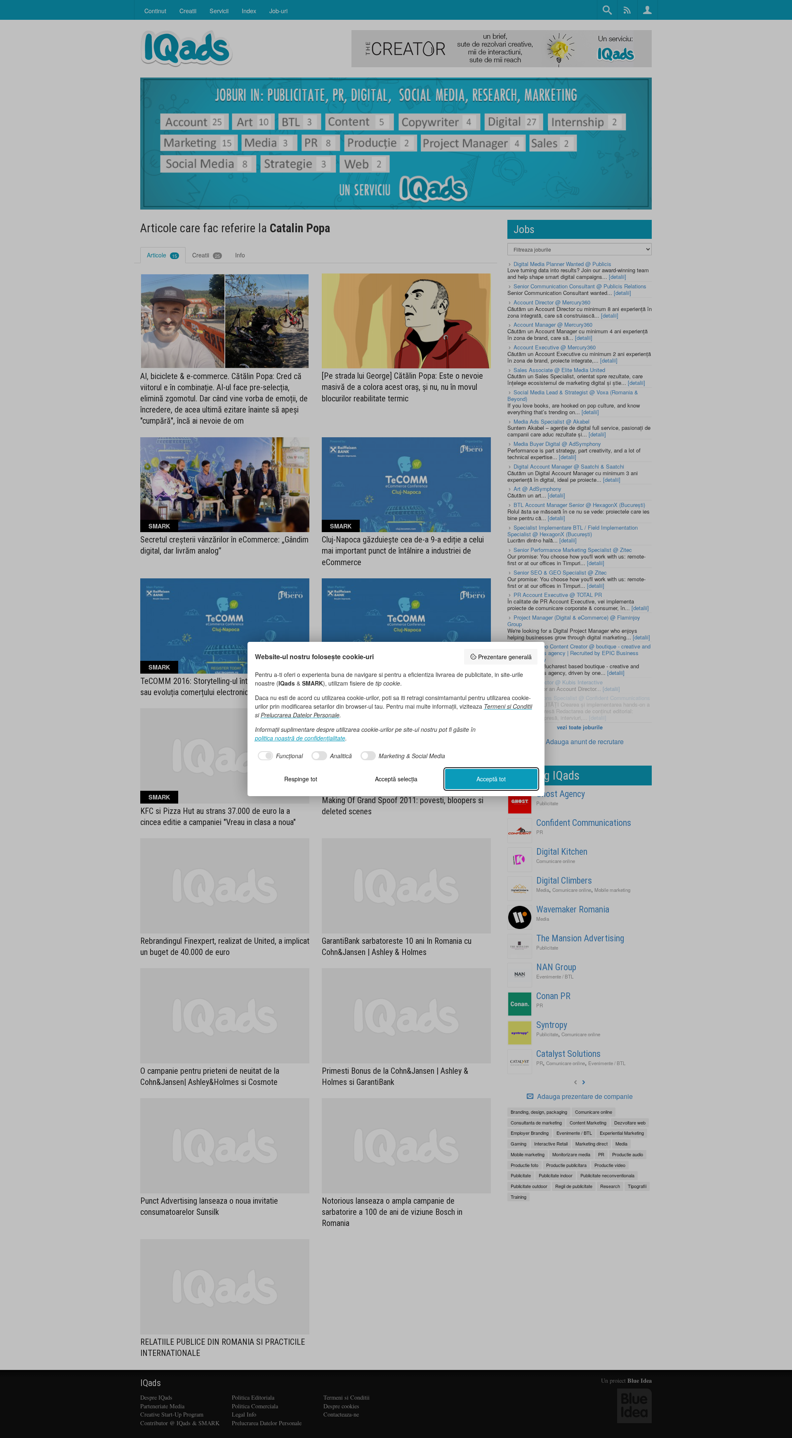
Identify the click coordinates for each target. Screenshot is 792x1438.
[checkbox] (279, 755)
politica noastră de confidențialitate (300, 738)
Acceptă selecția (396, 779)
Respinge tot (300, 779)
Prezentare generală (505, 657)
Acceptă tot (491, 779)
